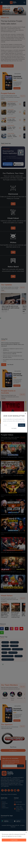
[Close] (25, 413)
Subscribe (21, 425)
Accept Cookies (14, 840)
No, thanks (14, 428)
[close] (26, 832)
